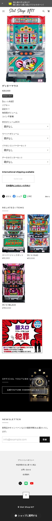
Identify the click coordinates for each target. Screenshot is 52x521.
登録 (45, 439)
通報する (47, 196)
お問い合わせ (26, 469)
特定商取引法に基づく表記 (26, 465)
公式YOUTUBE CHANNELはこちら (23, 390)
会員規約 (26, 474)
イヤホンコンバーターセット (14, 145)
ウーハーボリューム (10, 134)
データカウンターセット (12, 157)
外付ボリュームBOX (10, 122)
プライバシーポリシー (26, 460)
